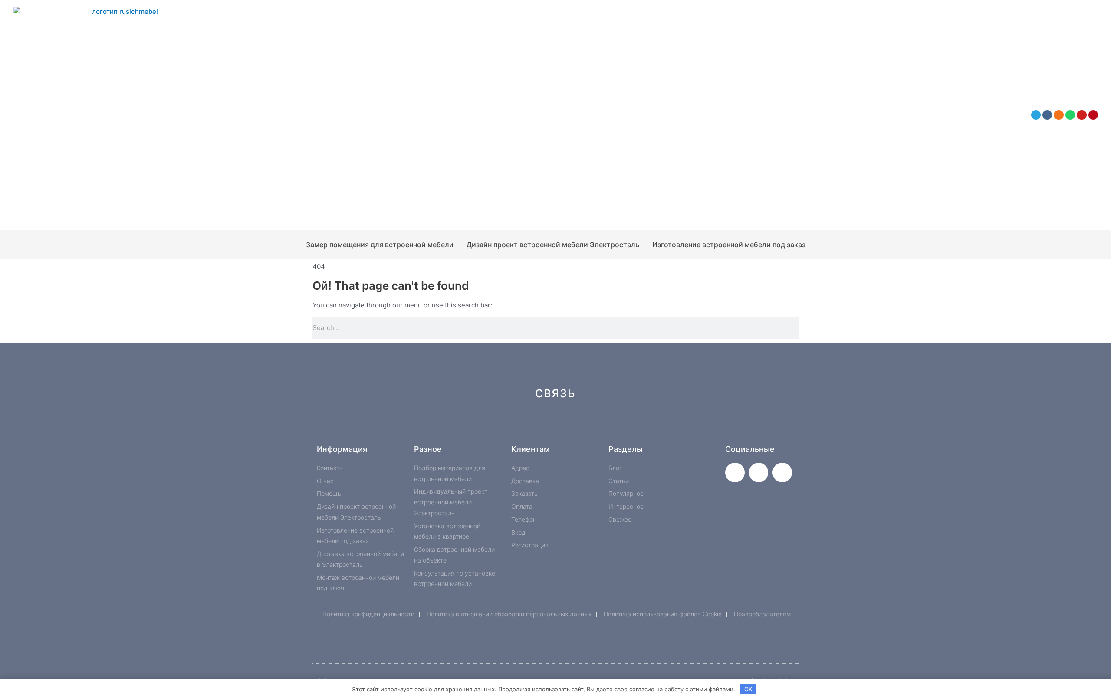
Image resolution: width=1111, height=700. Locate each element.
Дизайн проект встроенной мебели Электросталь (553, 244)
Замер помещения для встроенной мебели (380, 244)
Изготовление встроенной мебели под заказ (728, 244)
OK (748, 689)
